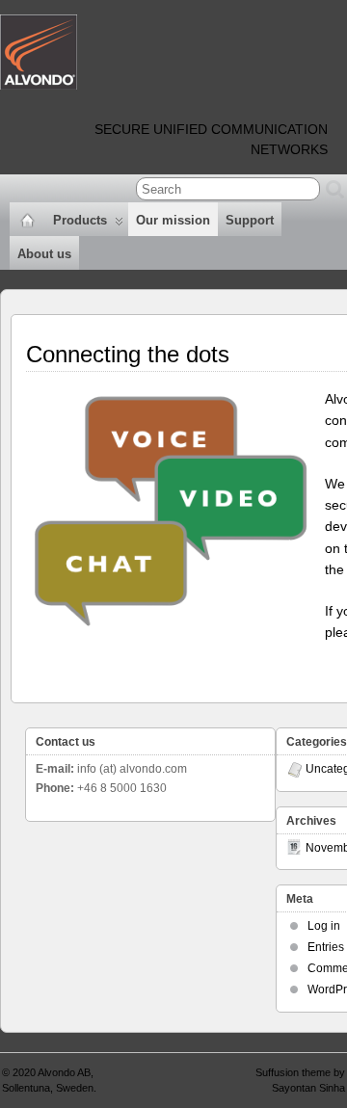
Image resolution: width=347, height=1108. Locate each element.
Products (80, 220)
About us (44, 254)
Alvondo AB (64, 1072)
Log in (323, 926)
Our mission (173, 220)
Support (250, 220)
